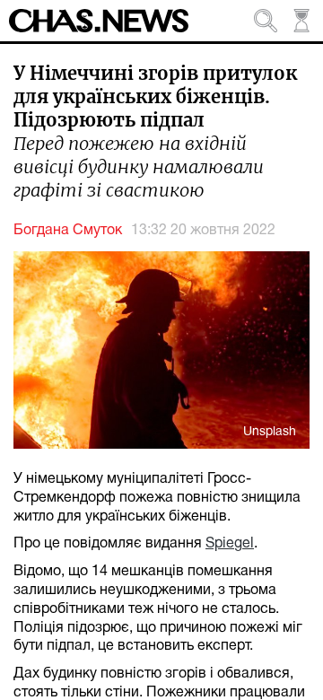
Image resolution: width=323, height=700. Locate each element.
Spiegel (229, 544)
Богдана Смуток (67, 230)
